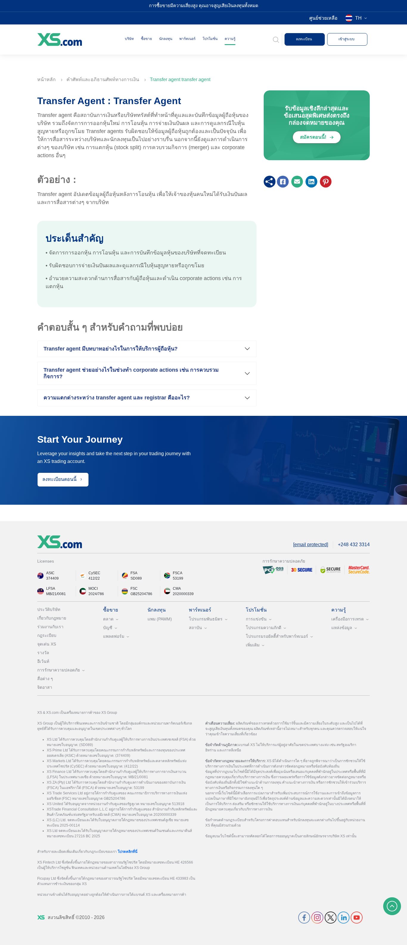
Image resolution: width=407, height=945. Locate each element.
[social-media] (304, 917)
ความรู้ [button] (230, 39)
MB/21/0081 (56, 594)
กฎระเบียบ (46, 635)
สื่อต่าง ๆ (45, 678)
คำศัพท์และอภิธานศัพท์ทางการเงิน (103, 79)
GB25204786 (141, 594)
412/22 (94, 578)
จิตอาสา (44, 687)
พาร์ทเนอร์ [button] (187, 39)
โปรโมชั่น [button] (210, 39)
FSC (134, 588)
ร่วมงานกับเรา (50, 626)
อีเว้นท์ (43, 661)
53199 (178, 578)
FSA (134, 573)
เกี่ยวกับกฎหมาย (51, 618)
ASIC (50, 573)
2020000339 (183, 594)
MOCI (93, 588)
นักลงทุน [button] (165, 39)
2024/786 (96, 594)
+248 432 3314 (354, 544)
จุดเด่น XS (46, 644)
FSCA (177, 573)
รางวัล (43, 652)
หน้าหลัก (47, 79)
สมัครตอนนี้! (313, 137)
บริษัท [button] (129, 39)
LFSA (50, 588)
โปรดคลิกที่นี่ (127, 852)
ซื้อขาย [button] (146, 39)
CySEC (94, 573)
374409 (52, 578)
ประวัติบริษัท (48, 609)
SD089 (136, 578)
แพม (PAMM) (159, 619)
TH (358, 18)
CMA (177, 588)
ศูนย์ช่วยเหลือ (323, 18)
